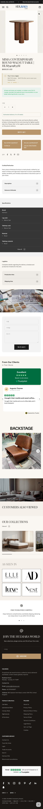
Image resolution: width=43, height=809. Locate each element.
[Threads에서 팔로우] (19, 783)
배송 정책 (30, 801)
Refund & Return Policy (30, 711)
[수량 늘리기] (12, 107)
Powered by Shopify (17, 798)
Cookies (26, 730)
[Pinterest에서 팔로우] (24, 783)
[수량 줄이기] (4, 107)
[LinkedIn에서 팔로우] (35, 783)
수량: (3, 103)
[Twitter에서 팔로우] (8, 783)
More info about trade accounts (27, 2)
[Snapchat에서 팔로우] (3, 787)
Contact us (7, 145)
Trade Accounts (6, 749)
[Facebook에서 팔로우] (3, 783)
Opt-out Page (28, 727)
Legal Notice (27, 724)
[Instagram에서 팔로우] (14, 783)
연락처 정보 (5, 803)
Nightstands (5, 714)
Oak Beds (5, 704)
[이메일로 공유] (18, 154)
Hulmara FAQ (6, 756)
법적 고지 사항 (14, 803)
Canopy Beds (6, 711)
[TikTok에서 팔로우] (30, 783)
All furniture (5, 717)
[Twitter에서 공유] (11, 154)
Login (3, 746)
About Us (26, 704)
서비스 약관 (23, 801)
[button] (38, 451)
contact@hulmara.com (13, 686)
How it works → (13, 82)
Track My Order (6, 743)
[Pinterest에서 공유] (14, 154)
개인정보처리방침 (6, 801)
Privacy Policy (28, 707)
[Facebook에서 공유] (7, 154)
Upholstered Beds (7, 707)
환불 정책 (15, 801)
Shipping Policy (28, 714)
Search (4, 753)
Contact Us (5, 740)
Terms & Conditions (29, 720)
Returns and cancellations (10, 759)
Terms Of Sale (28, 717)
